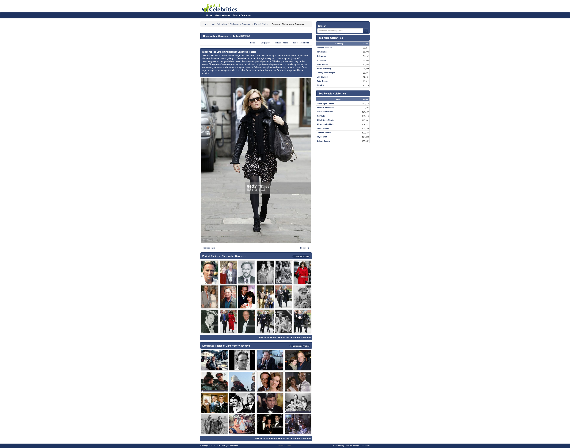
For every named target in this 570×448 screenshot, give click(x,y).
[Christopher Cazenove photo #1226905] (242, 403)
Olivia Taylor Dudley (325, 103)
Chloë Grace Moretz (325, 120)
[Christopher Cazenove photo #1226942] (284, 321)
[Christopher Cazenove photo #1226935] (247, 321)
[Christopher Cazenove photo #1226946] (284, 272)
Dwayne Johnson (324, 47)
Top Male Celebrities (331, 37)
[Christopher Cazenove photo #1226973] (214, 403)
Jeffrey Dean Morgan (326, 72)
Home (209, 15)
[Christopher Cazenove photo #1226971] (284, 297)
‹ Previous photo (208, 247)
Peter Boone (322, 81)
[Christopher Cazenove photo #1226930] (214, 360)
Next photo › (305, 247)
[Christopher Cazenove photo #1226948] (214, 424)
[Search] (365, 30)
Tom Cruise (322, 51)
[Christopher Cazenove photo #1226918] (265, 272)
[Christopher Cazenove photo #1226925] (270, 403)
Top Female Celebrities (332, 93)
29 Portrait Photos (301, 256)
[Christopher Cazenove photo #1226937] (242, 424)
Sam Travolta (322, 64)
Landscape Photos (301, 43)
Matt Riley (321, 85)
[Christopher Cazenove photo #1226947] (210, 321)
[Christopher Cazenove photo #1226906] (302, 297)
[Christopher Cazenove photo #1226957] (242, 360)
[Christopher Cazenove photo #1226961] (298, 424)
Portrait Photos (281, 43)
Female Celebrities (242, 15)
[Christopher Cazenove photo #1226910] (298, 381)
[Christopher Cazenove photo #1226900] (228, 272)
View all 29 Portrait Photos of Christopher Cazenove (285, 337)
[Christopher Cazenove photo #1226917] (247, 272)
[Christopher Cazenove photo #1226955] (302, 272)
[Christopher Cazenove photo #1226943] (302, 321)
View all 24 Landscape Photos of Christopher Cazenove (283, 438)
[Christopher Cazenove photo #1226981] (298, 360)
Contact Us (365, 445)
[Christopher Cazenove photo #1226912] (210, 272)
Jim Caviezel (322, 76)
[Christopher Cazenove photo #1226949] (247, 297)
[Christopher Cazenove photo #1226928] (270, 360)
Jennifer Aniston (324, 132)
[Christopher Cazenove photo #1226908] (228, 321)
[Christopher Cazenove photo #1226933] (210, 297)
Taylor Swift (322, 136)
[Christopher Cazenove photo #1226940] (214, 381)
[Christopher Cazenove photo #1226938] (270, 424)
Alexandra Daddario (325, 124)
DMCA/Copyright (352, 445)
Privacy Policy (338, 445)
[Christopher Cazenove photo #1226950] (242, 381)
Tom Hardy (321, 60)
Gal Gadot (321, 115)
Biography (265, 43)
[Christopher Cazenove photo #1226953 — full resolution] (256, 160)
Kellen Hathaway (324, 68)
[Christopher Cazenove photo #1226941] (265, 297)
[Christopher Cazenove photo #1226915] (265, 321)
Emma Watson (323, 128)
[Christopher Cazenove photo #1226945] (298, 403)
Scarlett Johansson (325, 107)
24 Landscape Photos (299, 345)
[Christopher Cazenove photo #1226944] (228, 297)
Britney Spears (323, 141)
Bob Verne (321, 56)
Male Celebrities (222, 15)
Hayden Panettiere (325, 111)
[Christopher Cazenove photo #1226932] (270, 381)
